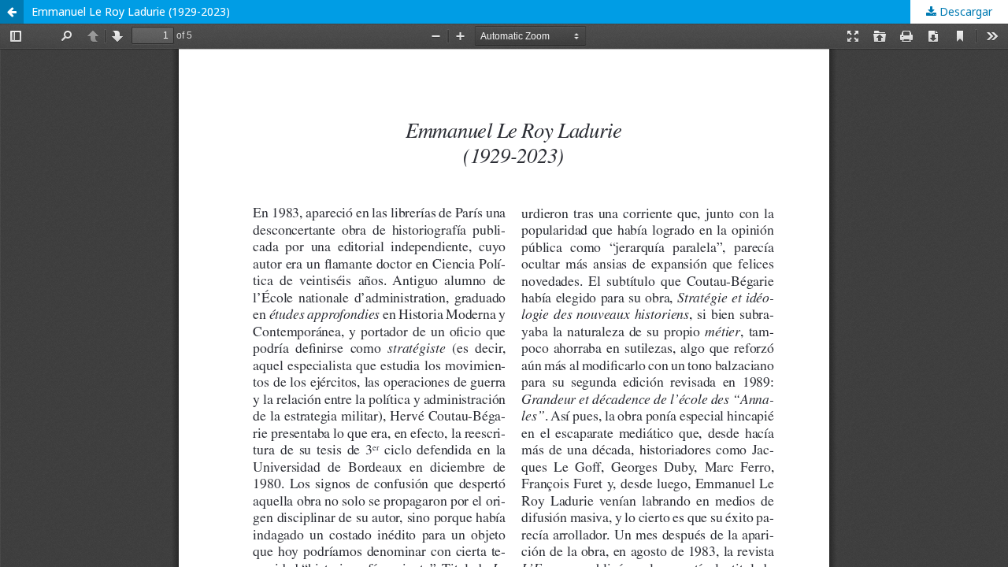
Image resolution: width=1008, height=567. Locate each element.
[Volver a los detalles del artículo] (12, 12)
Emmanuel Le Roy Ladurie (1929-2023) (131, 11)
